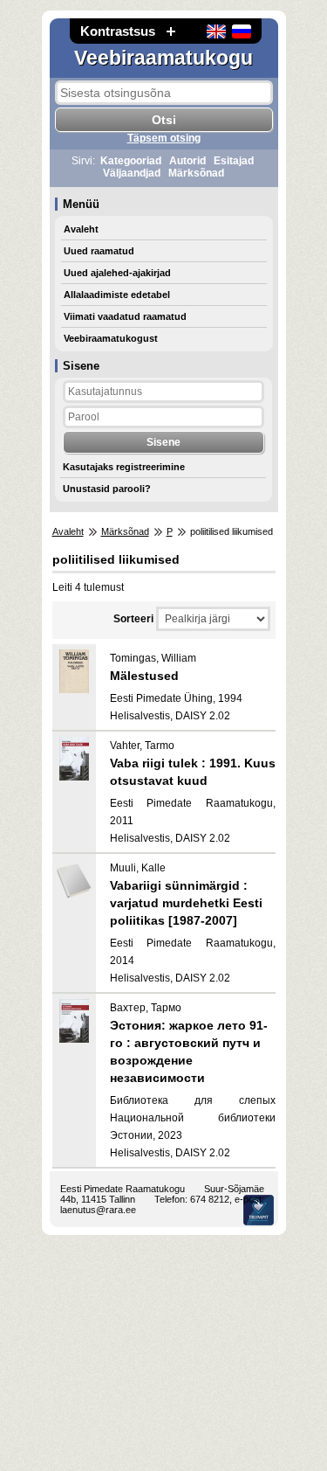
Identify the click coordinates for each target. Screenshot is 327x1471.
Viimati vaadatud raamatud (125, 316)
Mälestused (144, 676)
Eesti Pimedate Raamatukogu (122, 1188)
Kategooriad (130, 161)
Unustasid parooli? (107, 488)
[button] (171, 31)
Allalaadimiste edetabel (117, 294)
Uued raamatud (99, 251)
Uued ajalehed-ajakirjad (117, 272)
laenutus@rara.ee (98, 1209)
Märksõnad (196, 173)
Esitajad (234, 161)
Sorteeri (133, 619)
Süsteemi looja (258, 1210)
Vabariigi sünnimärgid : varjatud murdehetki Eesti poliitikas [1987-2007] (186, 902)
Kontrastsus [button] (117, 31)
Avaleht (81, 229)
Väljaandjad (131, 173)
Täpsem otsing (164, 138)
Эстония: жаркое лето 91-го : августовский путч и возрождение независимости (189, 1051)
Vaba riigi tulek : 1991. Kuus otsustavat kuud (193, 772)
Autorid (187, 161)
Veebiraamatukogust (111, 338)
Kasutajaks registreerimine (124, 466)
